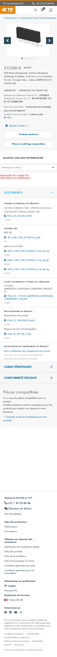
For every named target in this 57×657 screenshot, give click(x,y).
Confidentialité (32, 633)
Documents (13, 192)
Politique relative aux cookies (16, 641)
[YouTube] (15, 612)
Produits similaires (28, 134)
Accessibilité (37, 641)
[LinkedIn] (10, 612)
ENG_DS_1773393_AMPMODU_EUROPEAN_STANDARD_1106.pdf (28, 297)
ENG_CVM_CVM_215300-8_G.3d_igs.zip (28, 260)
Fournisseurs (10, 531)
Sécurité (7, 644)
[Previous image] (7, 40)
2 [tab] (25, 58)
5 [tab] (34, 58)
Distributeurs (10, 526)
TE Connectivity (7, 10)
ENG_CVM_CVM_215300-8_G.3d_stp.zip (28, 269)
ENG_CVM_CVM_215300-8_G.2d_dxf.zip (28, 251)
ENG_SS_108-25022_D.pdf (21, 320)
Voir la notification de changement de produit (27, 351)
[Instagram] (21, 612)
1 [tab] (22, 58)
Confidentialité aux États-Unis (16, 637)
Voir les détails (12, 513)
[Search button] (35, 10)
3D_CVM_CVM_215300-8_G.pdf (23, 237)
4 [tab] (31, 58)
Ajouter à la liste (17, 125)
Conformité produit (20, 378)
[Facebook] (5, 612)
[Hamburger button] (51, 10)
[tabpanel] (28, 40)
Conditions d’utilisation (14, 633)
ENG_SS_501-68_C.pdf (19, 333)
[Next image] (49, 40)
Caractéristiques (18, 367)
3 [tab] (28, 58)
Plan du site (19, 644)
